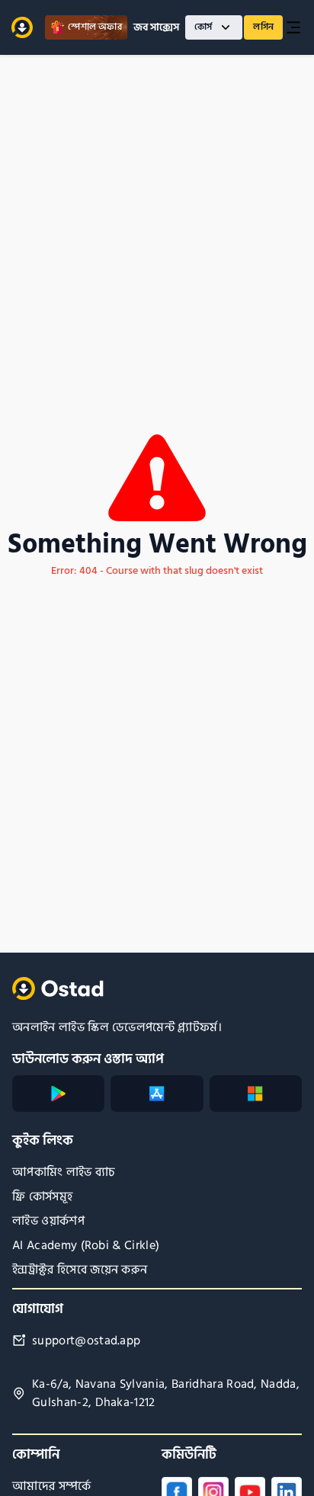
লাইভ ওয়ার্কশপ (48, 1221)
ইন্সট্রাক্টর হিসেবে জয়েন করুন (79, 1270)
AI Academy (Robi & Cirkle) (85, 1245)
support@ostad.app (86, 1340)
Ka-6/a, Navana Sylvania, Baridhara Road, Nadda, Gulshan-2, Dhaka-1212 (166, 1393)
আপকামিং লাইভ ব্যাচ (64, 1172)
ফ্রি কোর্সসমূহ (42, 1196)
